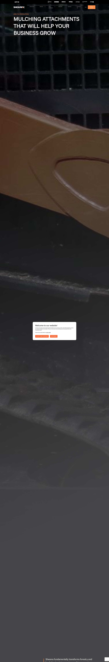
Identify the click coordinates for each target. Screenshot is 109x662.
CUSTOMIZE (54, 336)
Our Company (51, 7)
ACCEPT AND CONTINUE (42, 336)
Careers (69, 6)
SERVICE (41, 6)
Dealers (60, 6)
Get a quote (91, 7)
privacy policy (48, 332)
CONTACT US (79, 7)
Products (32, 6)
